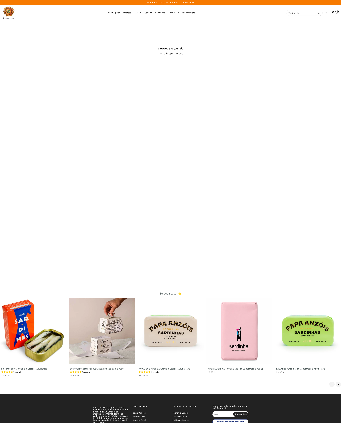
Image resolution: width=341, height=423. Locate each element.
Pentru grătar (114, 13)
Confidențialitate (179, 416)
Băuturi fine (160, 13)
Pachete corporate (186, 13)
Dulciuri (138, 13)
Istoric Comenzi (139, 413)
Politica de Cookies (180, 420)
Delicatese (126, 13)
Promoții (172, 13)
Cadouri (148, 13)
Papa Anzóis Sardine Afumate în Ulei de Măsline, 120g (164, 369)
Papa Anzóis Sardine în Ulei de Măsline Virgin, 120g (300, 369)
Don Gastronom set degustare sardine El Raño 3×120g (97, 369)
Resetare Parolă (139, 420)
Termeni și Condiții (180, 413)
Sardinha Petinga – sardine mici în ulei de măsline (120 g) (235, 369)
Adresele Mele (139, 416)
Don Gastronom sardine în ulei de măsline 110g (24, 369)
